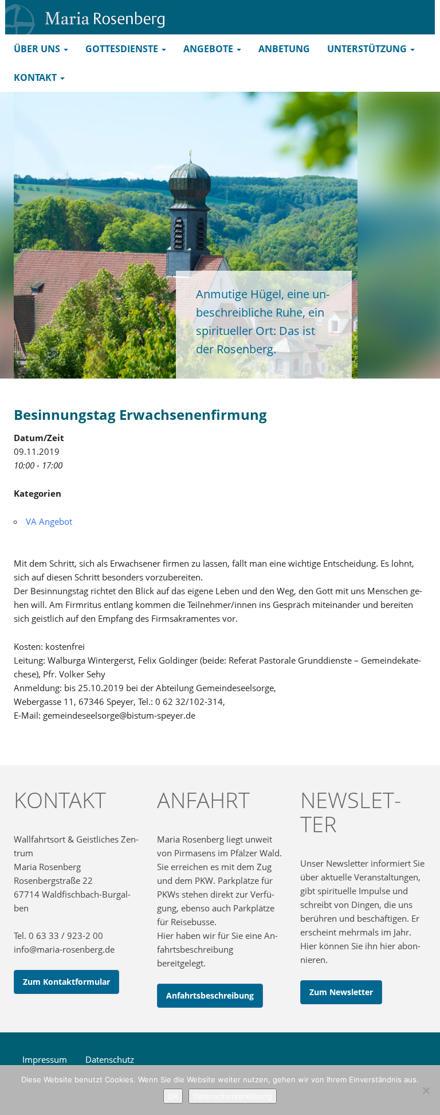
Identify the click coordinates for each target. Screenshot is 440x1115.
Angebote (209, 48)
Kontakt (36, 77)
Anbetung (284, 48)
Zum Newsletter (341, 992)
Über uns (38, 48)
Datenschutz (109, 1059)
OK (173, 1096)
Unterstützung (368, 48)
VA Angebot (49, 521)
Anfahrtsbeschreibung (210, 995)
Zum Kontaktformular (66, 981)
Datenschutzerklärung (232, 1096)
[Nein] (425, 1090)
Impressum (44, 1059)
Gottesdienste (122, 48)
